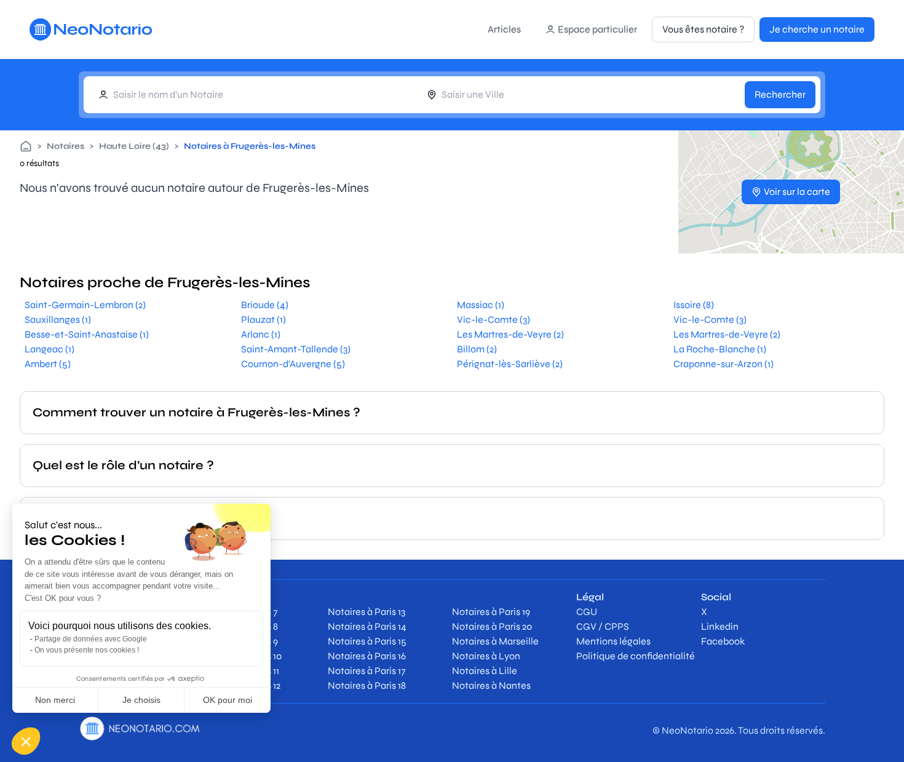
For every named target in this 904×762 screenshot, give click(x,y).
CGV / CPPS (602, 626)
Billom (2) (477, 349)
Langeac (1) (49, 349)
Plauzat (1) (263, 319)
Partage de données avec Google (90, 639)
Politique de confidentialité (635, 656)
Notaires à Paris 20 (492, 626)
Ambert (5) (48, 364)
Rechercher (780, 94)
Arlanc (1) (260, 334)
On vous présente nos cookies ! (86, 650)
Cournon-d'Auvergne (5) (293, 364)
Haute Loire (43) (134, 146)
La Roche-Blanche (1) (719, 349)
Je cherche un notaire (817, 29)
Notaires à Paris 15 (367, 641)
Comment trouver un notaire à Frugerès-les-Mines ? (196, 412)
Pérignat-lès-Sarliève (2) (510, 364)
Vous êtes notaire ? (703, 29)
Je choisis (141, 700)
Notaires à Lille (484, 671)
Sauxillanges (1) (58, 319)
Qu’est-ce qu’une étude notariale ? (142, 518)
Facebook (723, 641)
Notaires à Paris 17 (366, 671)
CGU (586, 611)
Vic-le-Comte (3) (493, 319)
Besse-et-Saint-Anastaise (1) (87, 334)
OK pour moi (227, 700)
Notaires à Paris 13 (366, 611)
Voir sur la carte (797, 191)
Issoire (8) (693, 305)
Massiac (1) (480, 305)
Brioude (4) (264, 305)
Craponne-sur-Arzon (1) (723, 364)
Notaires (65, 146)
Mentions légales (613, 641)
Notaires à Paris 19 (491, 611)
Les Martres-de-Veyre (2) (510, 334)
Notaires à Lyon (486, 656)
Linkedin (720, 626)
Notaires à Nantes (491, 685)
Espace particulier (597, 29)
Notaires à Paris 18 (367, 685)
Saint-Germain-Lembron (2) (85, 305)
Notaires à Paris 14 (367, 626)
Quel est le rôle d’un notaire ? (123, 465)
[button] (26, 741)
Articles (504, 29)
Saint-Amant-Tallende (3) (296, 349)
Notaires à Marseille (495, 641)
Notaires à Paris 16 (367, 656)
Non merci (55, 700)
